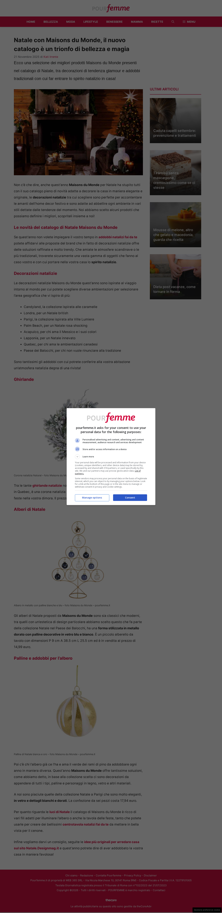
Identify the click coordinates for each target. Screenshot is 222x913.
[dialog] (111, 456)
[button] (111, 456)
